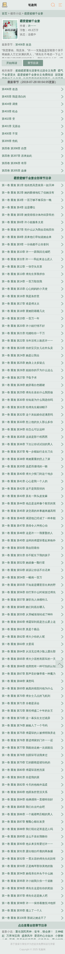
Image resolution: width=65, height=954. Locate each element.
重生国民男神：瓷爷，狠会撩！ (34, 931)
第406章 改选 (23, 44)
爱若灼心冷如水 (43, 935)
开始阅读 (11, 62)
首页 (4, 13)
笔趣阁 (32, 4)
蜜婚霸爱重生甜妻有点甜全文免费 (35, 70)
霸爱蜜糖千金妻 (33, 13)
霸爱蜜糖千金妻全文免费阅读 (35, 74)
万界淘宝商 (13, 935)
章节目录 (33, 62)
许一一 (32, 25)
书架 (4, 5)
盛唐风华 (27, 935)
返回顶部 (59, 664)
